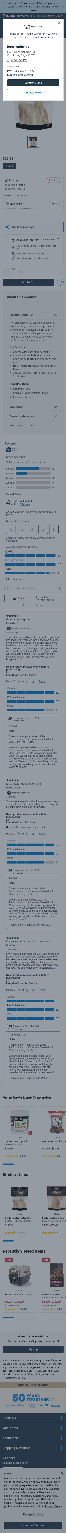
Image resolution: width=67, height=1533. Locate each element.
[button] (59, 22)
